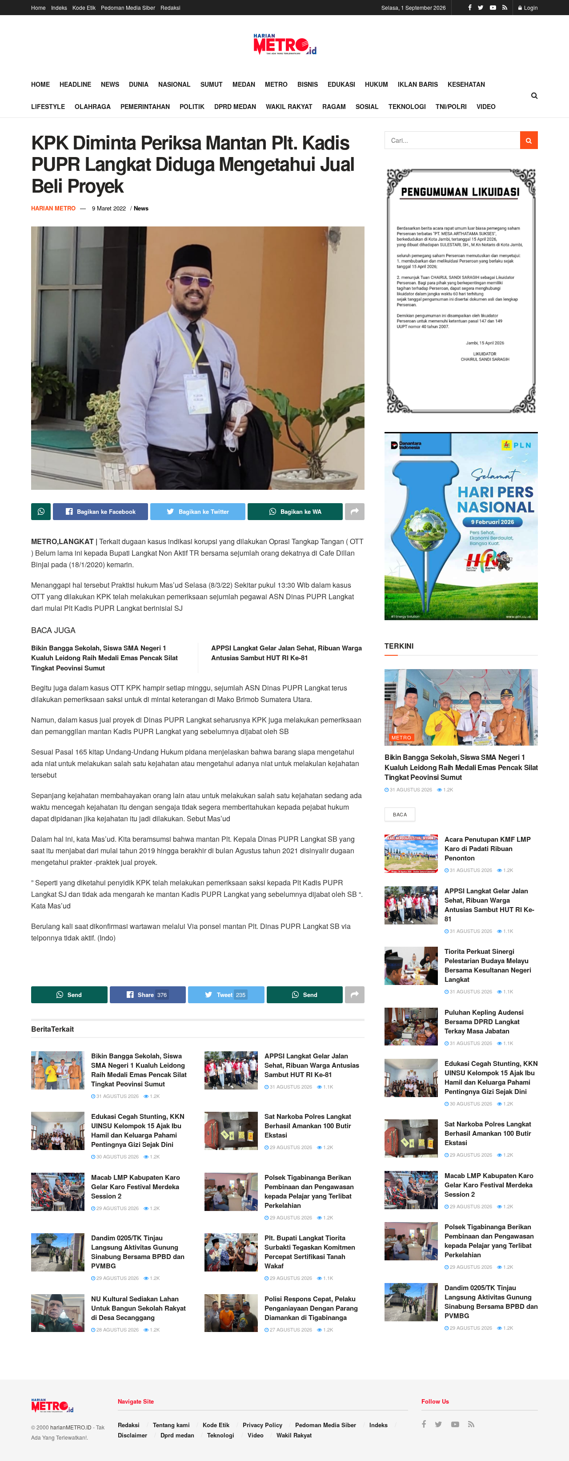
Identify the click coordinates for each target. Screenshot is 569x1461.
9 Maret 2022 (109, 208)
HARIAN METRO (53, 208)
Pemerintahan (145, 106)
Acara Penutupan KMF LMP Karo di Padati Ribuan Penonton (488, 848)
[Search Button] (529, 140)
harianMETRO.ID (71, 1427)
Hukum (376, 84)
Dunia (138, 84)
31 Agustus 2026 (117, 1095)
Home (38, 7)
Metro (276, 84)
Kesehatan (466, 84)
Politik (192, 106)
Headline (75, 84)
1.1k (327, 1086)
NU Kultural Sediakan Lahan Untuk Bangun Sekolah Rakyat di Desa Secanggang (138, 1308)
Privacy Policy (262, 1425)
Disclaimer (132, 1435)
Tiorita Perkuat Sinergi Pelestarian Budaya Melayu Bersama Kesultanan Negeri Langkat (488, 965)
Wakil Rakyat (289, 106)
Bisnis (307, 84)
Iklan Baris (418, 84)
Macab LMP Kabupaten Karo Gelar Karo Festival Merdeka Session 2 (135, 1186)
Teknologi (407, 106)
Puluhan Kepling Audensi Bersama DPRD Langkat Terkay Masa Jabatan (484, 1021)
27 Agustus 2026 (290, 1329)
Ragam (334, 106)
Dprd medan (235, 106)
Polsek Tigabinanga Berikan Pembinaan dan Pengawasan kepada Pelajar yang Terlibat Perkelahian (309, 1191)
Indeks (59, 7)
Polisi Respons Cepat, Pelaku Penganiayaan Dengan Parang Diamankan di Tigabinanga (311, 1308)
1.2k (154, 1095)
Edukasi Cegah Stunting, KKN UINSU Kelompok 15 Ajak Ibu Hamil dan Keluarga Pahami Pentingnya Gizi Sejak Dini (137, 1130)
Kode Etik (84, 7)
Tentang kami (171, 1425)
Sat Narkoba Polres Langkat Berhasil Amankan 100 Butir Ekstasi (307, 1125)
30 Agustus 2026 (117, 1156)
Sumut (211, 84)
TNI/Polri (451, 106)
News (110, 84)
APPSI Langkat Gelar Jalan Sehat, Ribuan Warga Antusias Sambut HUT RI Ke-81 (286, 652)
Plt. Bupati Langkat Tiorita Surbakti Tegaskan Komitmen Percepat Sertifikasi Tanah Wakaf (309, 1252)
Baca (400, 814)
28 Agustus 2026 (117, 1329)
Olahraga (93, 106)
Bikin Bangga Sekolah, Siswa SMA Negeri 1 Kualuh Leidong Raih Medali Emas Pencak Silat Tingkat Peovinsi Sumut (104, 658)
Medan (243, 84)
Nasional (174, 84)
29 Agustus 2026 (290, 1146)
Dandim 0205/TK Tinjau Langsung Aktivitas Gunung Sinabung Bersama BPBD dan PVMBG (137, 1252)
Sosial (367, 106)
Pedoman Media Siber (128, 7)
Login (530, 7)
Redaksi (170, 7)
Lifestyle (48, 106)
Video (486, 106)
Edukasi (341, 84)
